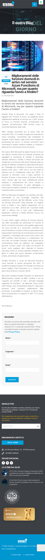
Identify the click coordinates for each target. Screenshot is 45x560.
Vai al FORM (12, 442)
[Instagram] (11, 463)
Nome (7, 338)
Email (7, 365)
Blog (26, 19)
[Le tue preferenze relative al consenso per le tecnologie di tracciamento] (41, 2)
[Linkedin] (7, 463)
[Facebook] (3, 463)
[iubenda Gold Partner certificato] (19, 514)
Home (19, 19)
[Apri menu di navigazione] (34, 4)
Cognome (9, 352)
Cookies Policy (29, 555)
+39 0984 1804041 (12, 453)
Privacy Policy (14, 332)
